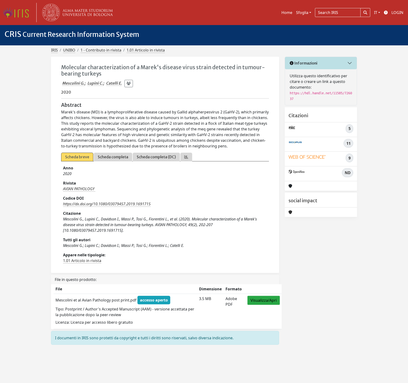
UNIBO (69, 50)
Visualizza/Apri (264, 300)
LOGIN (397, 12)
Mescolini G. (73, 83)
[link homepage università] (76, 12)
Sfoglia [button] (302, 12)
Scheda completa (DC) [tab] (156, 157)
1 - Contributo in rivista (101, 50)
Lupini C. (95, 83)
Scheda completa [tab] (113, 157)
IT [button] (375, 12)
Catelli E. (114, 83)
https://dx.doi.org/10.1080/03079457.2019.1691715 (107, 204)
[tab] (186, 157)
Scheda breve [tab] (77, 157)
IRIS (54, 50)
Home (286, 12)
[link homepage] (18, 12)
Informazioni (305, 63)
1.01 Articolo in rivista (146, 50)
